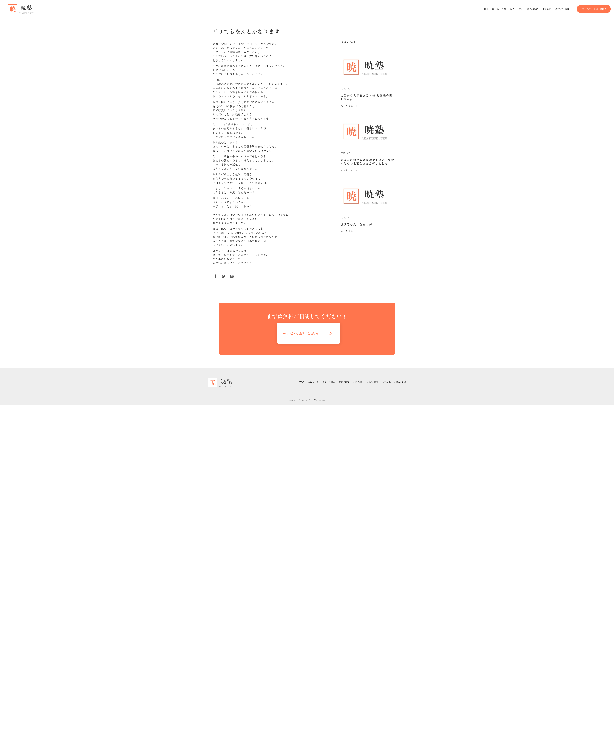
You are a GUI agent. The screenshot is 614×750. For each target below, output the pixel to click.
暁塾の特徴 (344, 382)
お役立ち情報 (372, 382)
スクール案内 (328, 382)
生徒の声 (357, 382)
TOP (301, 382)
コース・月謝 (499, 9)
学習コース (313, 382)
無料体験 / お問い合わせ (394, 382)
